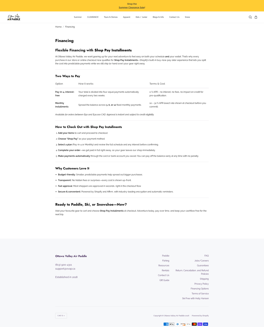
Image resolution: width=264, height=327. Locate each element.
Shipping (204, 279)
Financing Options (200, 288)
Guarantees (203, 265)
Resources (163, 265)
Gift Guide (164, 280)
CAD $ (60, 315)
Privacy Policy (201, 284)
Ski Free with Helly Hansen (195, 298)
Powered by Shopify (200, 316)
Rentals (165, 270)
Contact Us (163, 275)
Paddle (165, 255)
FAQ (206, 255)
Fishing (165, 260)
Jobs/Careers (201, 260)
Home (58, 26)
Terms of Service (200, 293)
